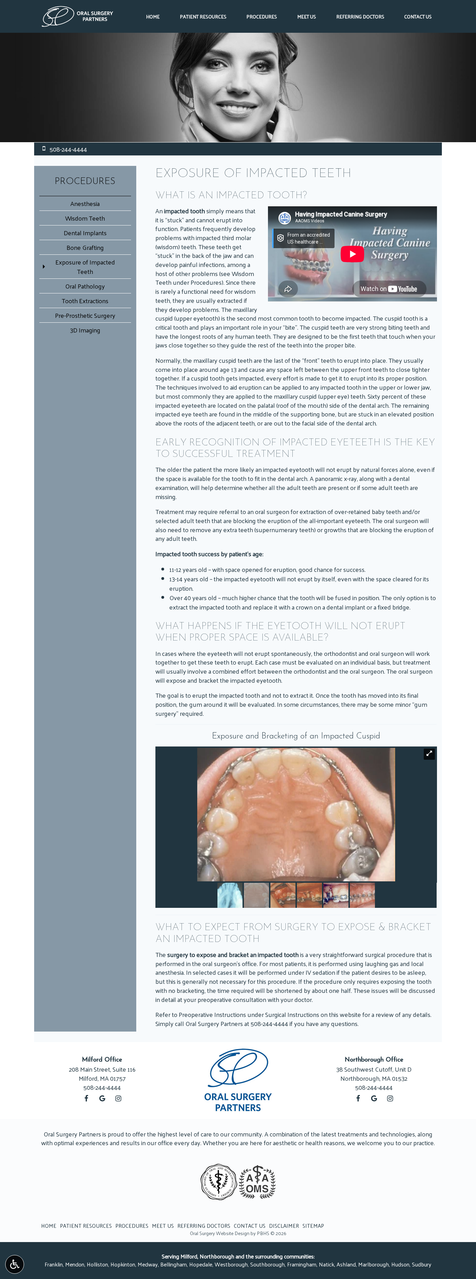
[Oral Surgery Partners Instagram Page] (118, 1098)
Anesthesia (85, 203)
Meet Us (306, 16)
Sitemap (313, 1226)
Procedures (261, 16)
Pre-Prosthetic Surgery (85, 315)
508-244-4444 (269, 1023)
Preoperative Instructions (212, 1014)
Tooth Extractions (85, 300)
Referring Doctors (360, 16)
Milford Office (102, 1060)
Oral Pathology (85, 286)
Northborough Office (374, 1060)
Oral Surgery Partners (214, 1023)
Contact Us (418, 16)
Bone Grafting (85, 247)
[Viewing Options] (14, 1264)
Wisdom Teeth (85, 218)
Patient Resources (203, 16)
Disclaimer (284, 1226)
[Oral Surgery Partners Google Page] (102, 1098)
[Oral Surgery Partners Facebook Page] (86, 1098)
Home (153, 16)
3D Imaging (85, 330)
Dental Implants (85, 232)
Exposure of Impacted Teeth (85, 266)
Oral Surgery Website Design (219, 1233)
